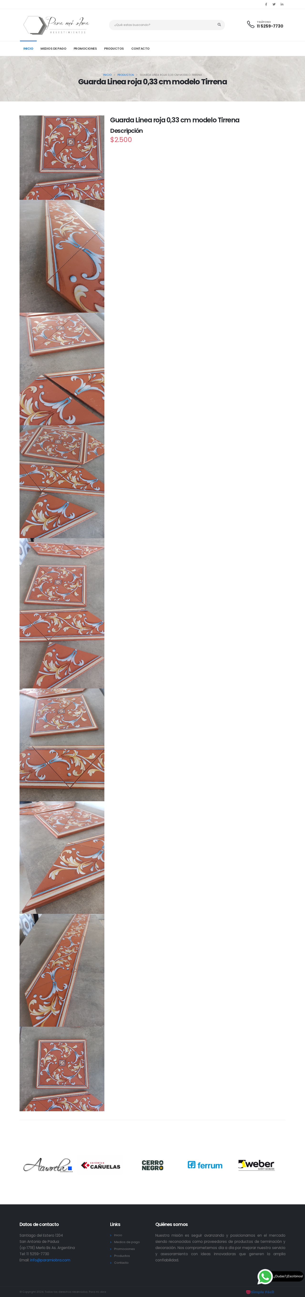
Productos (114, 48)
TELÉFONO (264, 22)
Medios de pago (53, 48)
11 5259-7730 (270, 26)
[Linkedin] (282, 4)
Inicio (28, 48)
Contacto (140, 48)
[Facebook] (266, 4)
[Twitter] (274, 4)
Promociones (85, 48)
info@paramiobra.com (50, 1260)
